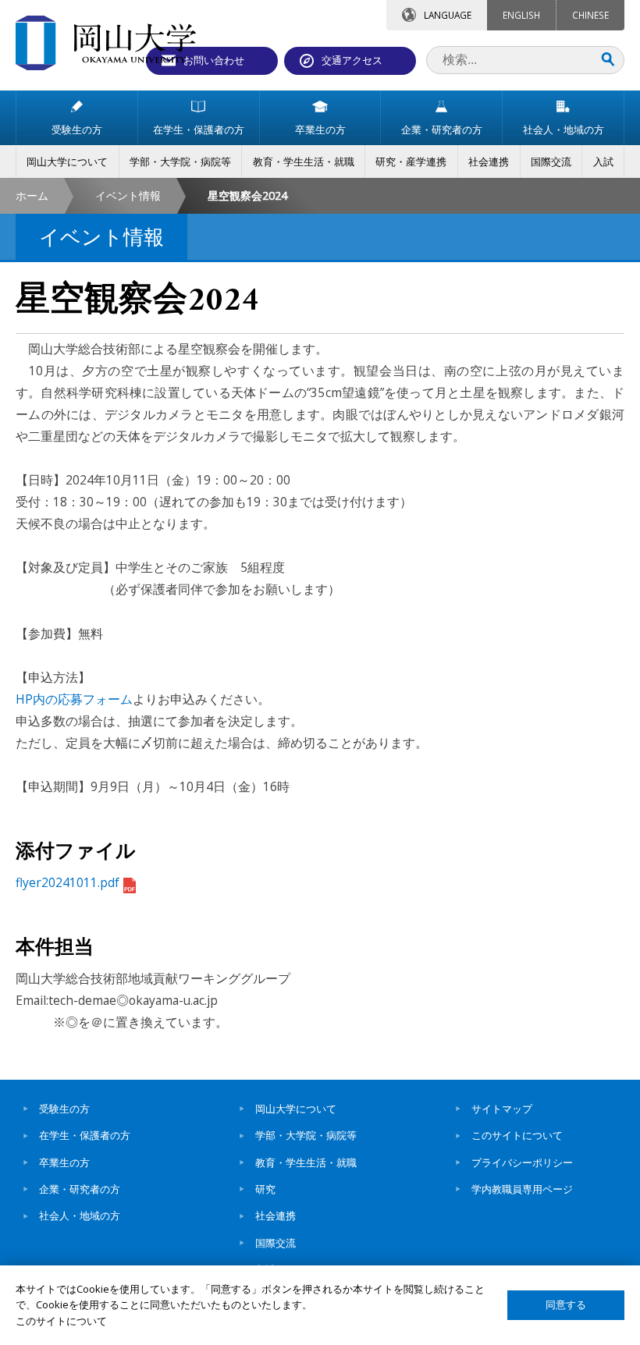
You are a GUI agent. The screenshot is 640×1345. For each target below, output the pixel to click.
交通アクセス (352, 60)
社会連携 (275, 1215)
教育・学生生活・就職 (306, 1162)
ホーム (32, 195)
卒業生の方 (64, 1162)
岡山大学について (295, 1109)
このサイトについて (517, 1135)
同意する (566, 1305)
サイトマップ (501, 1109)
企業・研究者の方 (79, 1189)
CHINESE (590, 15)
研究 (265, 1189)
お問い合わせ (213, 60)
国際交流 (275, 1243)
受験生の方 (64, 1109)
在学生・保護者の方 (84, 1135)
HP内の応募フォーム (74, 699)
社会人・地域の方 (79, 1215)
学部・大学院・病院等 (306, 1135)
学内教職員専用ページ (522, 1189)
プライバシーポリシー (522, 1162)
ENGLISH (521, 15)
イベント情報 (128, 195)
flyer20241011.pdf (67, 882)
